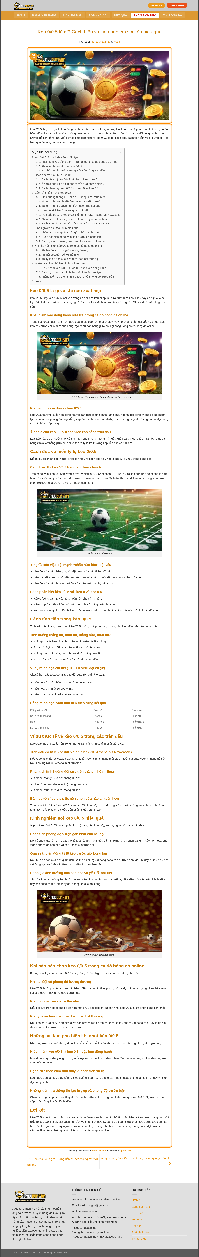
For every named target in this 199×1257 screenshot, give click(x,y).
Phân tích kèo (145, 15)
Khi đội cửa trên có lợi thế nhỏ (60, 254)
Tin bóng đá (172, 15)
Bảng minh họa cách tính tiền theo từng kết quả (70, 205)
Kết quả (120, 15)
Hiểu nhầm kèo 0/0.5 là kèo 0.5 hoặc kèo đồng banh (73, 268)
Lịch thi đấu (72, 15)
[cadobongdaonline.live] (23, 5)
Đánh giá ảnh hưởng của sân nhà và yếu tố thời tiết (73, 241)
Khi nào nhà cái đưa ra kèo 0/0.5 (61, 166)
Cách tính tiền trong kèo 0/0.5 (53, 192)
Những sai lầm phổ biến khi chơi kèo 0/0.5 (61, 263)
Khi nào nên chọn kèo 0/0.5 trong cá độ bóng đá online (69, 245)
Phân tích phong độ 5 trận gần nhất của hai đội (70, 232)
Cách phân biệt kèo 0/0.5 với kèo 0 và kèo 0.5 (69, 188)
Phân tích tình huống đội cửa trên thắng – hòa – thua (74, 219)
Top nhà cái (98, 15)
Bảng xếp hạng (44, 15)
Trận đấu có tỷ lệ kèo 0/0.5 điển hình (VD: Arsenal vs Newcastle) (81, 214)
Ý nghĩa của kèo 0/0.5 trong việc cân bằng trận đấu (73, 170)
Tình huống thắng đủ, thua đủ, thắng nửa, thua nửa (73, 197)
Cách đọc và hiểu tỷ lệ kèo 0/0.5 (54, 175)
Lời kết (39, 281)
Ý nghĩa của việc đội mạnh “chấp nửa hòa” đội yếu (72, 183)
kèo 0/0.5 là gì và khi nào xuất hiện (56, 157)
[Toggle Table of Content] (117, 152)
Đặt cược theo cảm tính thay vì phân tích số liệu (71, 272)
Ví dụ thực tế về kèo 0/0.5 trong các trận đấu (62, 210)
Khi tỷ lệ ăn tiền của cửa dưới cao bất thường (69, 259)
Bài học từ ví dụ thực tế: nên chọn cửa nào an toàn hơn (75, 223)
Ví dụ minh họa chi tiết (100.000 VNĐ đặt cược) (70, 201)
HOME (21, 15)
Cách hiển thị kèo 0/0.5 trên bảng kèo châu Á (69, 179)
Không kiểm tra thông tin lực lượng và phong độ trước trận (77, 276)
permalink (126, 1150)
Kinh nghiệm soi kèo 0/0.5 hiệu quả (56, 228)
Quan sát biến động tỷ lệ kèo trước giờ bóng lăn (71, 236)
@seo (117, 42)
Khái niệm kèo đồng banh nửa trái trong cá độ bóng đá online (79, 161)
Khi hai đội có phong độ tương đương (64, 250)
